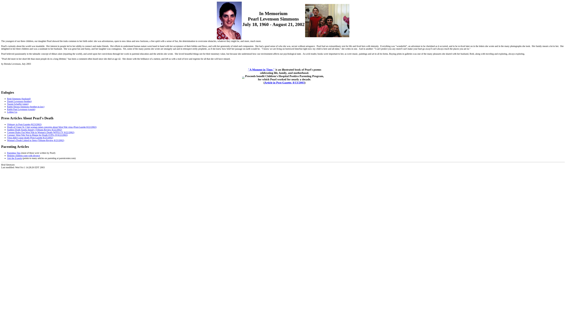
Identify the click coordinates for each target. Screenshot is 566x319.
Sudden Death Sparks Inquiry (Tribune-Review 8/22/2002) (34, 129)
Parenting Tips (13, 153)
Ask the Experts (14, 158)
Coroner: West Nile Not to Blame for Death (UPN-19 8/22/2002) (37, 135)
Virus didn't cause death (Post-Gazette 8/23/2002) (30, 137)
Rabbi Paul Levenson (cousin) (21, 109)
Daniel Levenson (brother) (19, 101)
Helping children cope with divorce (23, 155)
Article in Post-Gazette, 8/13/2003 (284, 82)
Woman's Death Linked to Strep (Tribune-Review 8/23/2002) (35, 140)
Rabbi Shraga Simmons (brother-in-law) (25, 106)
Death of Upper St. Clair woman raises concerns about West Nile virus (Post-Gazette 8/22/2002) (52, 127)
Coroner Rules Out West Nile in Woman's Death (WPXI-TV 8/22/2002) (40, 132)
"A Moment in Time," (261, 69)
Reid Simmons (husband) (19, 98)
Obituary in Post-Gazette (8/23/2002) (24, 124)
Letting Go (12, 112)
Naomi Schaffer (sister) (18, 104)
